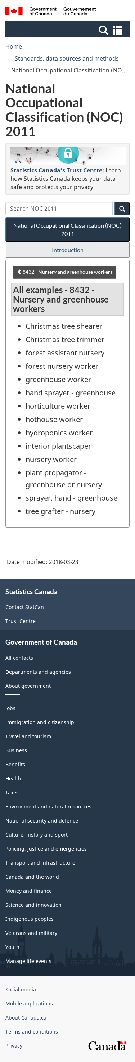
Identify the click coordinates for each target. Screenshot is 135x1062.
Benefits (15, 764)
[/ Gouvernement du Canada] (50, 12)
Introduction (68, 249)
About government (28, 685)
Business (16, 750)
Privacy (13, 1045)
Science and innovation (33, 904)
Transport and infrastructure (40, 862)
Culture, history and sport (36, 834)
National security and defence (41, 820)
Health (13, 778)
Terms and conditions (31, 1031)
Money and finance (28, 890)
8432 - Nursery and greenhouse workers (67, 272)
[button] (68, 30)
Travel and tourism (28, 736)
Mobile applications (29, 1003)
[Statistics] (68, 156)
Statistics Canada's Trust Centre (56, 170)
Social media (20, 989)
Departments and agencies (38, 671)
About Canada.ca (25, 1017)
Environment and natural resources (48, 806)
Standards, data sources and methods (67, 58)
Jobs (10, 708)
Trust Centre (20, 621)
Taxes (12, 792)
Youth (12, 947)
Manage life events (28, 961)
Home (13, 46)
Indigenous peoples (29, 918)
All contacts (19, 657)
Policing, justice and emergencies (46, 848)
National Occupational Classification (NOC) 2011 (67, 229)
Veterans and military (31, 932)
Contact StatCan (24, 607)
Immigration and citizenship (39, 722)
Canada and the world (32, 876)
